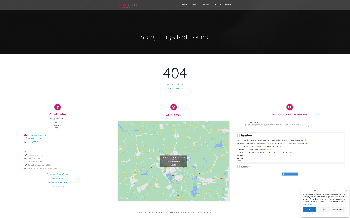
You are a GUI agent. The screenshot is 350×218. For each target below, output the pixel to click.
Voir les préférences (338, 209)
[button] (346, 191)
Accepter (309, 209)
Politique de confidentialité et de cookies (328, 213)
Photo (242, 155)
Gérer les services (308, 204)
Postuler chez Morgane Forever (57, 174)
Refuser (324, 209)
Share (239, 160)
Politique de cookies (312, 213)
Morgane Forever (246, 135)
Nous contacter (225, 5)
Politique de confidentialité (57, 182)
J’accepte (173, 164)
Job (215, 5)
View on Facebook (241, 158)
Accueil (185, 5)
